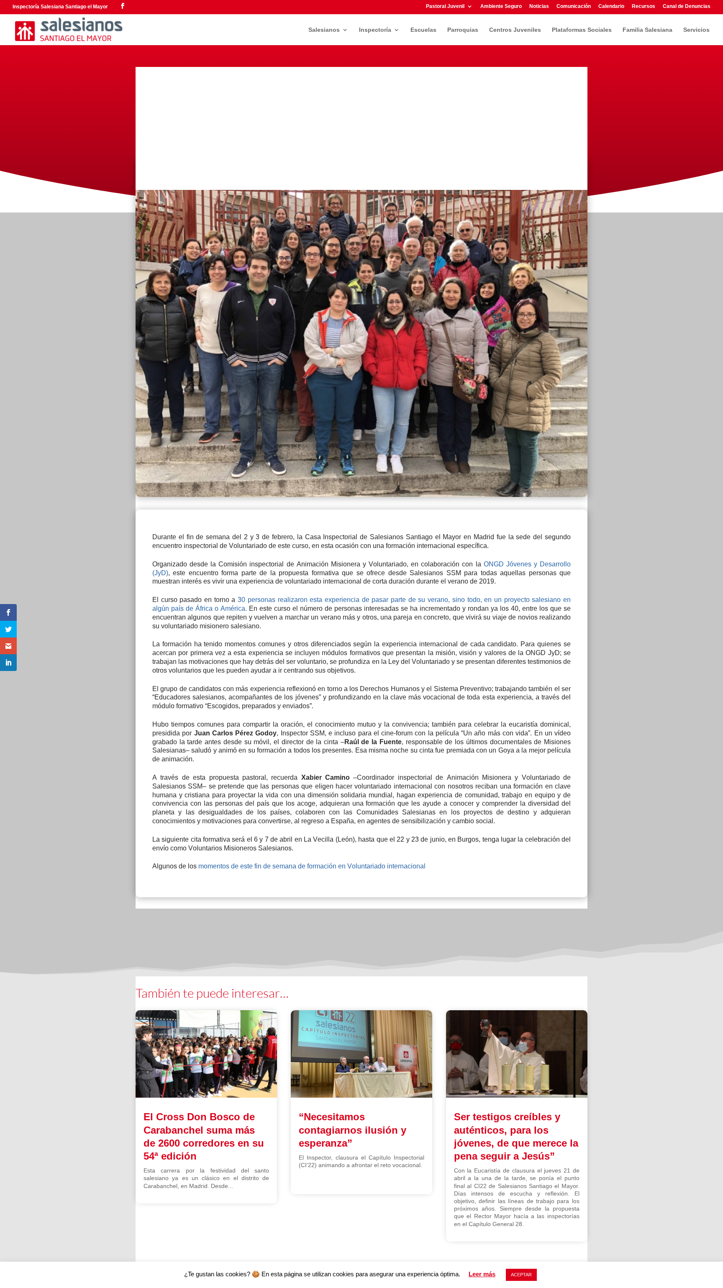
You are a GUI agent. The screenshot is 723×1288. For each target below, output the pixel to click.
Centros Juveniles (515, 30)
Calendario (611, 6)
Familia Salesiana (647, 30)
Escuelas (423, 30)
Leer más (482, 1274)
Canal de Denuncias (686, 6)
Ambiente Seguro (501, 6)
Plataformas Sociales (582, 30)
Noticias (539, 6)
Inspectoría (375, 30)
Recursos (643, 6)
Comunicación (573, 6)
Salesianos (324, 30)
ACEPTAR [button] (521, 1274)
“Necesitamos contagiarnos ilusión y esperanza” (352, 1129)
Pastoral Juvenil (445, 6)
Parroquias (462, 30)
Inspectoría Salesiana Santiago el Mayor (60, 7)
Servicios (696, 30)
